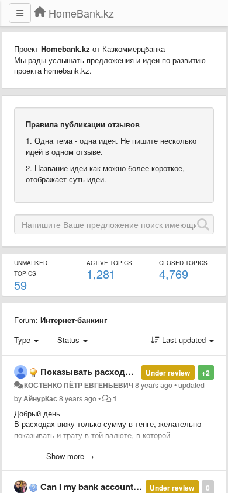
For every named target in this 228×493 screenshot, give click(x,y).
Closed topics (183, 263)
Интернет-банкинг (73, 319)
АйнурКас (40, 398)
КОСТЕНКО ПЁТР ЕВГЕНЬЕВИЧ (78, 385)
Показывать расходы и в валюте (111, 371)
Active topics (109, 263)
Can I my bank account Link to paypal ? (120, 486)
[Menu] (20, 13)
